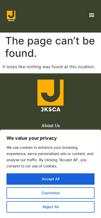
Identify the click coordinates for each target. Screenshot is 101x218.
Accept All (50, 179)
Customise (50, 193)
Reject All (51, 207)
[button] (91, 15)
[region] (50, 174)
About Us (50, 125)
